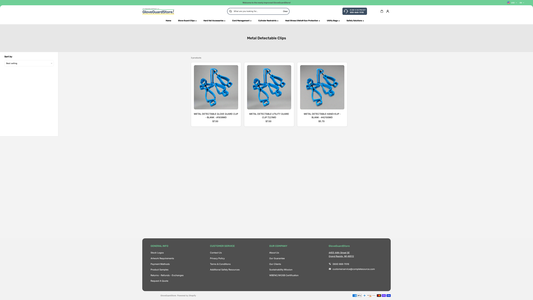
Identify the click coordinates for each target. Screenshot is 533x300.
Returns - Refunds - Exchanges (167, 275)
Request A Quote (159, 280)
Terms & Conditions (220, 264)
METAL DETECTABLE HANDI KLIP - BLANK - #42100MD (322, 115)
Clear (285, 11)
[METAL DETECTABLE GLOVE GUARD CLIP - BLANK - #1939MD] (216, 87)
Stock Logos (157, 252)
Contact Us (216, 252)
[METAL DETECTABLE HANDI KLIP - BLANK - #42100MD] (322, 87)
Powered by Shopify (186, 295)
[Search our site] (230, 11)
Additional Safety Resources (225, 269)
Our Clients (275, 264)
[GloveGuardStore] (158, 11)
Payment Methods (160, 264)
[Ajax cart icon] (382, 11)
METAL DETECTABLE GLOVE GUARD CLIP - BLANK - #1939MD (216, 115)
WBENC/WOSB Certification (284, 275)
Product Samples (160, 269)
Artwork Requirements (162, 258)
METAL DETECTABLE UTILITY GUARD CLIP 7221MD (269, 115)
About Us (274, 252)
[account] (388, 11)
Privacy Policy (217, 258)
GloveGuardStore (168, 295)
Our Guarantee (277, 258)
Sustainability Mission (280, 269)
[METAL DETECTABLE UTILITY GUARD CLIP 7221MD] (269, 87)
